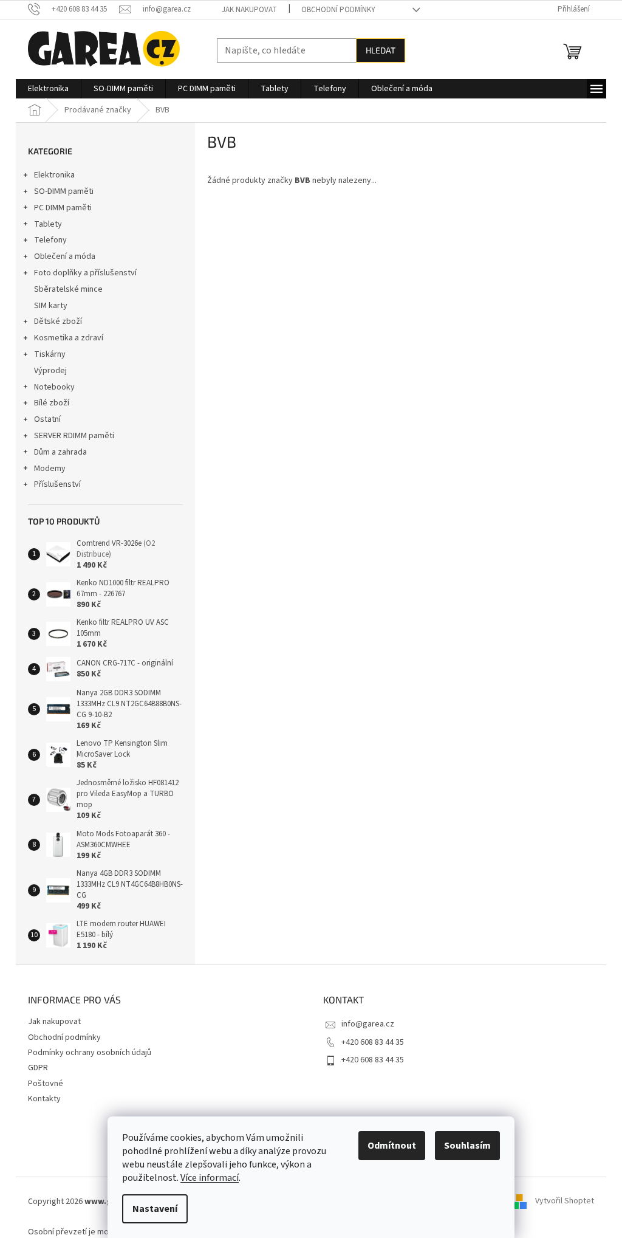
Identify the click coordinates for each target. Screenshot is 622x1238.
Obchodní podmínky (338, 9)
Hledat (380, 50)
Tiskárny (50, 354)
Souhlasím (467, 1145)
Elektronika (54, 175)
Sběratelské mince (68, 289)
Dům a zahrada (60, 452)
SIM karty (50, 306)
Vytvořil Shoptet (564, 1201)
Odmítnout (391, 1145)
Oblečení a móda (64, 256)
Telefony (50, 240)
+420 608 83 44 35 (372, 1042)
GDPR (38, 1068)
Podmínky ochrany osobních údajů (89, 1053)
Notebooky (54, 387)
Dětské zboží (58, 321)
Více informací (209, 1178)
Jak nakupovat (249, 9)
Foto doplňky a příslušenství (85, 273)
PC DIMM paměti (63, 208)
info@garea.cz (367, 1024)
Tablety (48, 224)
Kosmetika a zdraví (68, 338)
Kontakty (44, 1099)
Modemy (50, 469)
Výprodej (50, 371)
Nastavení (154, 1209)
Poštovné (45, 1084)
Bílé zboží (51, 403)
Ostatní (47, 419)
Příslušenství (57, 484)
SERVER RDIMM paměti (74, 436)
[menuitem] (48, 88)
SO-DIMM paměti (64, 191)
